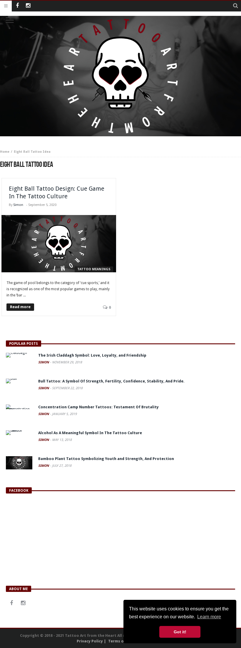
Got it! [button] (180, 631)
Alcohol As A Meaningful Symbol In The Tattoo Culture (90, 433)
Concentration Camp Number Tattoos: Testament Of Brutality (98, 407)
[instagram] (28, 6)
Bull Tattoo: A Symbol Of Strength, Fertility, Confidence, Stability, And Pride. (111, 381)
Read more (20, 307)
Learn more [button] (209, 616)
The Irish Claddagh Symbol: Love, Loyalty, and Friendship (92, 355)
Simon (18, 205)
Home (4, 152)
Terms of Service (124, 641)
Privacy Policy (90, 641)
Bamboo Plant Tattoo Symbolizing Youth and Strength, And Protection (106, 458)
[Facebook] (17, 6)
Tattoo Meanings (94, 269)
